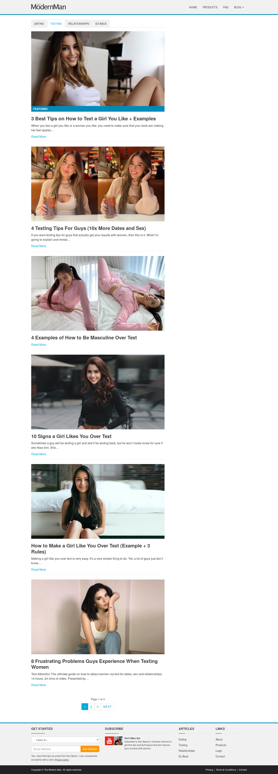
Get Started (90, 749)
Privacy (209, 769)
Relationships (78, 23)
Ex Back (101, 23)
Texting (56, 23)
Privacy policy (62, 759)
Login (219, 750)
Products (210, 7)
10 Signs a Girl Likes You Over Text (71, 436)
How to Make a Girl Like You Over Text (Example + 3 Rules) (90, 548)
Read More (38, 136)
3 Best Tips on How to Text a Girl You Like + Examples (93, 118)
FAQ (225, 7)
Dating (39, 23)
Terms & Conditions (226, 769)
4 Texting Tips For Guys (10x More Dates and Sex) (88, 227)
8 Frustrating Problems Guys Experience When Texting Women (94, 663)
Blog (238, 7)
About (219, 739)
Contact (220, 756)
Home (193, 7)
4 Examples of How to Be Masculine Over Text (84, 337)
